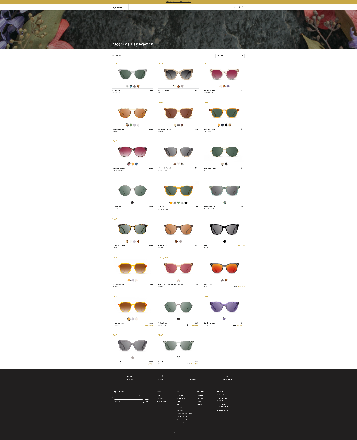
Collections (181, 7)
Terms (178, 432)
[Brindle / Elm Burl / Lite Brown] (178, 229)
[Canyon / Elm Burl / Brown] (132, 113)
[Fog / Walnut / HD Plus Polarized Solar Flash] (224, 268)
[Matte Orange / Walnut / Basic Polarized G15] (178, 190)
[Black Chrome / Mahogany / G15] (132, 190)
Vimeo (199, 401)
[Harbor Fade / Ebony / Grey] (178, 151)
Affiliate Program (182, 416)
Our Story (159, 395)
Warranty (179, 404)
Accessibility (180, 423)
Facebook (200, 398)
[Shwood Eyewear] (117, 7)
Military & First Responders (185, 419)
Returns (179, 401)
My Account (180, 395)
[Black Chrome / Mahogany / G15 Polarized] (178, 306)
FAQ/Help (179, 407)
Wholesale (180, 410)
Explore (193, 7)
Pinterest (199, 404)
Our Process (160, 398)
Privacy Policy (185, 432)
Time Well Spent (161, 401)
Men (162, 7)
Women (170, 7)
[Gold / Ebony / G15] (224, 152)
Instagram (200, 395)
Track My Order (181, 398)
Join (147, 401)
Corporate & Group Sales (184, 413)
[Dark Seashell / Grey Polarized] (224, 190)
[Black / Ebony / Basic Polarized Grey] (224, 229)
